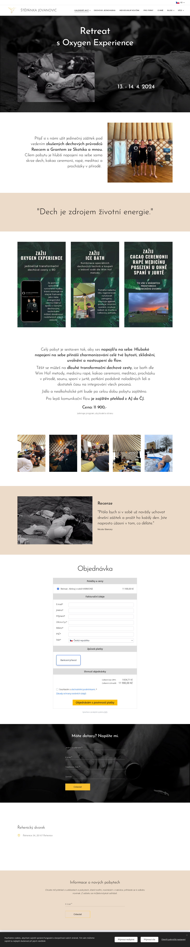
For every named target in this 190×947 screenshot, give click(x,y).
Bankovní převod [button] (68, 660)
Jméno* (59, 610)
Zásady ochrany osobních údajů (71, 693)
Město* (59, 628)
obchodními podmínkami (83, 689)
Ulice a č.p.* (61, 622)
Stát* (58, 639)
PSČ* (58, 633)
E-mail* (59, 604)
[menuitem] (83, 10)
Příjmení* (60, 616)
